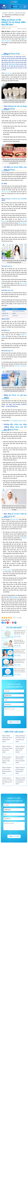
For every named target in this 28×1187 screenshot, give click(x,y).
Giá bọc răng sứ (7, 570)
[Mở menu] (25, 6)
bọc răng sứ (23, 538)
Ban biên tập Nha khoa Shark (11, 26)
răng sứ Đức (8, 73)
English (15, 1)
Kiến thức (11, 13)
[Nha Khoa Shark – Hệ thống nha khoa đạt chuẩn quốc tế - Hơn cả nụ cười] (4, 6)
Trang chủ (4, 13)
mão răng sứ (12, 64)
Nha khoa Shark (14, 519)
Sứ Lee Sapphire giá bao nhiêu (18, 420)
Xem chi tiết (17, 636)
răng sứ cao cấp (5, 191)
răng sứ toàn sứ (22, 223)
